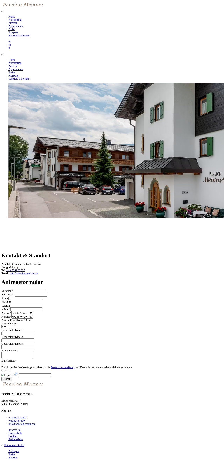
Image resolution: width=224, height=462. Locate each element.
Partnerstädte (15, 439)
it (9, 47)
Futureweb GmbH (14, 445)
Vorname (7, 290)
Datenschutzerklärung (63, 367)
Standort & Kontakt (19, 35)
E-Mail (5, 309)
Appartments (15, 26)
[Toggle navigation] (2, 11)
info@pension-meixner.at (24, 273)
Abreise (6, 316)
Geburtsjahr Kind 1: (12, 329)
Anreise (6, 312)
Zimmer (12, 22)
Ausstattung (15, 19)
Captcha (5, 370)
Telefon (5, 305)
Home (11, 16)
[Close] (2, 54)
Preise (11, 29)
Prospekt (13, 32)
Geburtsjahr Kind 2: (12, 336)
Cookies (13, 436)
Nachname (8, 294)
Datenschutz (8, 360)
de (9, 41)
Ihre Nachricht (9, 350)
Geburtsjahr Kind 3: (12, 343)
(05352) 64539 (16, 420)
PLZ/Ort (6, 301)
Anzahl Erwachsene (13, 320)
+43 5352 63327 (15, 270)
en (9, 44)
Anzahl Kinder (9, 323)
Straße (4, 298)
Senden (6, 379)
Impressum (14, 429)
